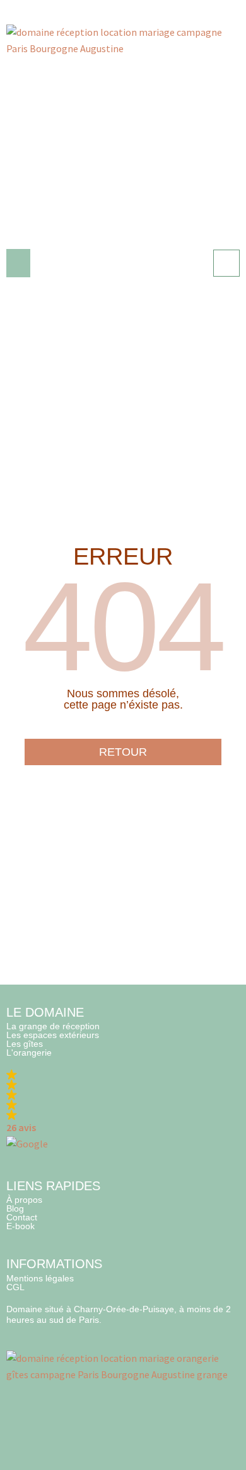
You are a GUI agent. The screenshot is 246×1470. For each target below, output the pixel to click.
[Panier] (226, 263)
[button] (18, 263)
